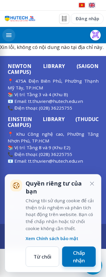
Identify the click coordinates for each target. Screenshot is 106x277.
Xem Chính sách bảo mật (52, 238)
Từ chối (42, 256)
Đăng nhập (87, 18)
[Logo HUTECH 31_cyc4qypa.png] (20, 19)
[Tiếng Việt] (82, 5)
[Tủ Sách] (64, 19)
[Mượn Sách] (95, 35)
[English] (92, 5)
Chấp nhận (79, 256)
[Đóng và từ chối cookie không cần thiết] (92, 183)
